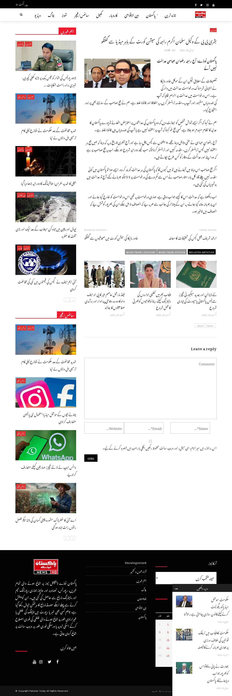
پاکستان (151, 14)
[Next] (66, 300)
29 (168, 655)
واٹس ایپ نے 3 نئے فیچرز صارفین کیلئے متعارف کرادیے (48, 470)
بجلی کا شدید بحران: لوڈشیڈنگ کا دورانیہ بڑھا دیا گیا (48, 183)
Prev (210, 325)
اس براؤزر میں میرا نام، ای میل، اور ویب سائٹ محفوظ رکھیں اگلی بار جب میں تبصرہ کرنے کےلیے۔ (159, 447)
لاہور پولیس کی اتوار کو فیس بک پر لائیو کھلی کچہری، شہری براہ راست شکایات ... (49, 81)
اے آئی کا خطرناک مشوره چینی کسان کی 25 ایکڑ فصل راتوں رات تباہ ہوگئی (46, 523)
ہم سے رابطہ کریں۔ (161, 691)
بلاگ (51, 14)
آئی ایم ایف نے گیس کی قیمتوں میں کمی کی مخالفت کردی (47, 285)
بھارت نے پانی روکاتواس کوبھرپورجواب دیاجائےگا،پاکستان (214, 672)
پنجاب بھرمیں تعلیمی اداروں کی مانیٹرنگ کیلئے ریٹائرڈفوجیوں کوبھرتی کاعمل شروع (152, 300)
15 (168, 639)
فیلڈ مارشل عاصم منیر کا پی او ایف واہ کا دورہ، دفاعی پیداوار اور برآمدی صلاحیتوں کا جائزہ (105, 300)
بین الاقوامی (132, 14)
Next (201, 325)
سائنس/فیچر (81, 14)
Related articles (201, 252)
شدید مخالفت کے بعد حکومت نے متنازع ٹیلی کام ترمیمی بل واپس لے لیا (48, 133)
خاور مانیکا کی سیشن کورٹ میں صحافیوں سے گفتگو (111, 237)
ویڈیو (37, 14)
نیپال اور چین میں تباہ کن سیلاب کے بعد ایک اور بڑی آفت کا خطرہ (46, 232)
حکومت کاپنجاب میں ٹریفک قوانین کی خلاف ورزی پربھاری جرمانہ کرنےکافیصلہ (213, 639)
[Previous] (72, 300)
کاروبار (113, 14)
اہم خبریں (28, 44)
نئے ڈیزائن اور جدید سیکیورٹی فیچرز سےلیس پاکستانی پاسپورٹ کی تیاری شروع (197, 300)
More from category (141, 252)
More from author (172, 252)
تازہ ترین (170, 14)
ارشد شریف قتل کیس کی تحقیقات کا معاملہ (193, 237)
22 (168, 647)
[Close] (176, 588)
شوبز (64, 14)
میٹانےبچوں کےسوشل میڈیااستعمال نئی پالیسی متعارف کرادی (49, 417)
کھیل (99, 14)
